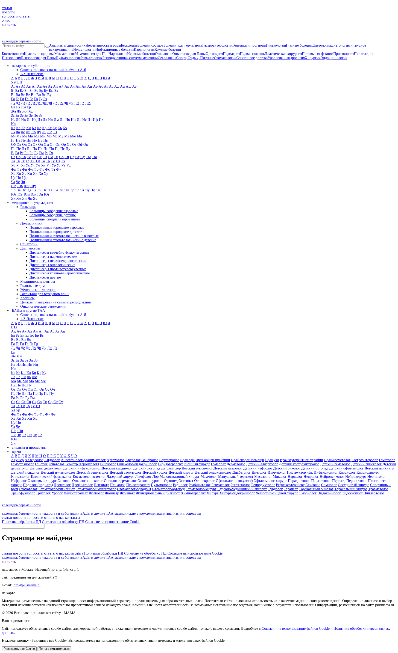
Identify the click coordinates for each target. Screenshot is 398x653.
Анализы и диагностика (68, 45)
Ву (49, 95)
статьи (7, 8)
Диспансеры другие (45, 277)
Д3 (18, 103)
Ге (17, 99)
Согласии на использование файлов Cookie (296, 628)
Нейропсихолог (332, 476)
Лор (155, 476)
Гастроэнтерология (217, 45)
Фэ (53, 414)
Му (60, 136)
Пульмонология (68, 58)
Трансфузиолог (23, 493)
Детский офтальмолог (346, 468)
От (74, 144)
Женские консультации (38, 290)
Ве (28, 95)
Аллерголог (34, 460)
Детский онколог (286, 468)
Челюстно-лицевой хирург (277, 493)
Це (13, 178)
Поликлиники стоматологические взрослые (64, 236)
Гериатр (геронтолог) (82, 464)
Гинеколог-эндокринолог (137, 464)
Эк (44, 190)
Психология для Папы (38, 58)
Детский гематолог (335, 464)
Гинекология (276, 45)
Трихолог (43, 493)
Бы (51, 90)
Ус (58, 165)
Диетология (321, 45)
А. (13, 86)
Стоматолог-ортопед (168, 489)
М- (13, 136)
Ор (63, 144)
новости (8, 12)
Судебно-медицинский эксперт (242, 489)
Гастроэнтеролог (364, 460)
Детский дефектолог (46, 468)
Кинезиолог (20, 476)
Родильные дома (33, 286)
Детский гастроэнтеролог (299, 464)
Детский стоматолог (126, 472)
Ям (18, 198)
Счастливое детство (252, 58)
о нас (6, 20)
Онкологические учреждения (43, 306)
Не (23, 140)
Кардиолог (347, 472)
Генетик (41, 464)
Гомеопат (218, 464)
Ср (72, 157)
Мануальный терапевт (235, 476)
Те (27, 161)
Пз (24, 149)
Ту (53, 161)
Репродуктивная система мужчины (130, 58)
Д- (13, 103)
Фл (30, 169)
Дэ (82, 103)
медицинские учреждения (134, 513)
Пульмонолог (161, 485)
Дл (55, 103)
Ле (23, 132)
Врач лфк (187, 460)
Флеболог (96, 493)
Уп (48, 165)
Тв (18, 161)
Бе (21, 90)
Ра (17, 153)
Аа (18, 86)
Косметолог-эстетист (89, 476)
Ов (19, 144)
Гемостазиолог (22, 464)
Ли (28, 132)
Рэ (46, 153)
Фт (53, 169)
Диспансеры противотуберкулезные (57, 269)
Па (13, 149)
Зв (17, 115)
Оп (58, 144)
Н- (13, 140)
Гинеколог (108, 464)
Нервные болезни (141, 54)
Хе (24, 173)
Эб (13, 190)
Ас (101, 86)
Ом (46, 144)
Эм (55, 190)
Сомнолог (329, 485)
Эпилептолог (373, 493)
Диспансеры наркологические (53, 256)
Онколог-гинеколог (87, 481)
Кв (18, 128)
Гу (40, 99)
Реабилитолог (200, 485)
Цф (24, 178)
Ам (78, 86)
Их (101, 120)
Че (18, 182)
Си (34, 157)
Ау (111, 86)
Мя (79, 136)
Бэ (56, 90)
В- (13, 95)
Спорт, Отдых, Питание (195, 58)
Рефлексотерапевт (290, 485)
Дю (88, 103)
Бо (36, 90)
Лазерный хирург (120, 476)
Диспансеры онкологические (52, 265)
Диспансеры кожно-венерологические (59, 273)
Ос (69, 144)
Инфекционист (326, 472)
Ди (49, 103)
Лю (49, 132)
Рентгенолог (240, 485)
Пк (34, 149)
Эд (29, 190)
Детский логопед (146, 468)
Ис (84, 120)
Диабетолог (241, 472)
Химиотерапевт (193, 493)
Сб (18, 157)
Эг (24, 190)
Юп (40, 194)
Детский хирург (181, 472)
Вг (23, 95)
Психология (11, 58)
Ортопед (171, 481)
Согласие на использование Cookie (112, 522)
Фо (36, 169)
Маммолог (209, 476)
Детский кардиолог (117, 468)
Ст (77, 157)
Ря (51, 153)
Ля (55, 132)
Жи (25, 111)
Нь (45, 140)
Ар (95, 86)
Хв (18, 173)
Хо (40, 173)
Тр (48, 161)
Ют (46, 194)
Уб (13, 165)
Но (34, 140)
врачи (160, 513)
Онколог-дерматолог (120, 481)
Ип (73, 120)
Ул (33, 165)
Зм (31, 115)
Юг (20, 194)
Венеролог (149, 460)
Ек (18, 107)
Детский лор (171, 468)
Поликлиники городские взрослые (56, 227)
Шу (33, 186)
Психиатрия (363, 54)
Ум (37, 165)
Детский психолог (25, 472)
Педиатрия (231, 54)
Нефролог (19, 481)
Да (23, 103)
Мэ (66, 136)
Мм (43, 136)
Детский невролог (228, 468)
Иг (29, 120)
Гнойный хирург (197, 464)
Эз (34, 190)
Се (29, 157)
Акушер (17, 460)
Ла (18, 132)
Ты (58, 161)
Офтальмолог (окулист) (234, 481)
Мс (55, 136)
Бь (42, 335)
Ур (54, 165)
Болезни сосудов (151, 45)
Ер (29, 107)
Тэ (63, 161)
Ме (24, 136)
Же (19, 111)
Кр (44, 128)
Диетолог (259, 472)
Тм (37, 161)
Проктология (343, 54)
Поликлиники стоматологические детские (62, 240)
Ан (84, 86)
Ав (28, 86)
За (13, 115)
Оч (52, 389)
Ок (35, 144)
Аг (34, 86)
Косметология (13, 54)
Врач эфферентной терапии (301, 460)
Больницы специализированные (54, 219)
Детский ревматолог (92, 472)
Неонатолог (376, 476)
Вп (44, 95)
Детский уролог (155, 472)
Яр (30, 198)
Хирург (213, 493)
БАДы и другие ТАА (97, 513)
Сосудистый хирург (353, 485)
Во (38, 95)
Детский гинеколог (366, 464)
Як (13, 198)
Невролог (311, 476)
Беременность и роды (104, 45)
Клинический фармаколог (51, 476)
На (18, 140)
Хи (29, 173)
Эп (66, 190)
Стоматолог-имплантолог (96, 489)
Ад (39, 86)
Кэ (65, 128)
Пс (62, 149)
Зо (36, 115)
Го (31, 99)
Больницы (28, 207)
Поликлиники (31, 223)
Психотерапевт (138, 485)
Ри (26, 153)
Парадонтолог (299, 481)
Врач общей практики (213, 460)
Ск (39, 157)
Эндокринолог (329, 493)
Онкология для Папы (189, 54)
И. (13, 120)
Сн (56, 157)
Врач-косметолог (337, 460)
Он (52, 144)
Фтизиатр (127, 493)
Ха (13, 173)
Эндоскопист (352, 493)
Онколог (64, 481)
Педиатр (338, 481)
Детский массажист (197, 468)
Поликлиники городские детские (55, 232)
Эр (72, 190)
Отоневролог (204, 481)
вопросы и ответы (16, 16)
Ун (43, 165)
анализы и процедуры (183, 513)
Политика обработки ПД (21, 522)
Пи (29, 149)
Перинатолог (356, 481)
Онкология (163, 54)
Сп (66, 157)
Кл (34, 128)
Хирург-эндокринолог (237, 493)
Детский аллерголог (262, 464)
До (60, 103)
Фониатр (112, 493)
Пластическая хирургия (283, 54)
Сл (45, 157)
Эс (77, 190)
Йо (13, 124)
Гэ (45, 99)
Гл (27, 99)
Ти (32, 161)
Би (26, 90)
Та (13, 161)
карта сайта (74, 553)
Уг (18, 165)
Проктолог (62, 485)
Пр (57, 149)
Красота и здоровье (39, 54)
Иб (18, 120)
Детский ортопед (314, 468)
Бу (46, 90)
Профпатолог (82, 485)
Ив (23, 120)
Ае (45, 86)
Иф (95, 120)
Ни (28, 140)
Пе (18, 149)
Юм (27, 194)
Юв (14, 194)
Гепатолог (56, 464)
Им (56, 120)
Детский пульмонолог (58, 472)
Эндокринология (333, 58)
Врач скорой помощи (247, 460)
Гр (36, 99)
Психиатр (101, 485)
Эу (87, 190)
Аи (55, 86)
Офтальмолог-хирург (270, 481)
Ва (18, 95)
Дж (44, 103)
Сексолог (312, 485)
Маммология (64, 54)
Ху (46, 173)
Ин (62, 120)
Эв (18, 190)
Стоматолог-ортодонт (134, 489)
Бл (31, 90)
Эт (82, 190)
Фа (13, 169)
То (43, 161)
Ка (13, 128)
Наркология (117, 54)
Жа (13, 111)
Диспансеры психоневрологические (57, 261)
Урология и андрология (286, 58)
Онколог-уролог (150, 481)
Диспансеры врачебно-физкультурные (59, 252)
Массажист (263, 476)
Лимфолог (143, 476)
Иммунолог (277, 472)
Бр (41, 90)
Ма (18, 136)
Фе (19, 169)
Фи (24, 169)
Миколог (280, 476)
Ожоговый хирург (42, 481)
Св (23, 157)
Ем (23, 107)
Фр (41, 169)
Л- (13, 132)
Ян (24, 198)
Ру (36, 153)
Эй (39, 190)
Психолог (117, 485)
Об (13, 144)
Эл (50, 190)
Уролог (57, 493)
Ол (40, 144)
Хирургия (312, 58)
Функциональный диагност (158, 493)
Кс (49, 128)
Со (61, 157)
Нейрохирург (355, 476)
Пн (46, 149)
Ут (63, 165)
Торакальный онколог (316, 489)
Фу (58, 169)
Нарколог (295, 476)
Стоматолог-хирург (201, 489)
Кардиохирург (368, 472)
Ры (41, 153)
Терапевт (291, 489)
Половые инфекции (317, 54)
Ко (39, 128)
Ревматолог (220, 485)
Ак (66, 86)
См (50, 157)
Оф (79, 144)
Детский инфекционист (82, 468)
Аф (116, 86)
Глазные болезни (299, 45)
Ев (13, 107)
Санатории (29, 244)
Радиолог (180, 485)
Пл (40, 149)
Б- (12, 90)
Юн (33, 194)
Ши (26, 186)
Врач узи (272, 460)
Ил (50, 120)
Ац (122, 86)
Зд (22, 360)
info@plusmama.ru (27, 585)
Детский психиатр (379, 468)
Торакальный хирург (350, 489)
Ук (28, 165)
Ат (106, 86)
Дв (28, 103)
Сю (94, 157)
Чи (23, 182)
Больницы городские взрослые (53, 211)
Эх (98, 190)
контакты (9, 25)
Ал (72, 86)
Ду (71, 103)
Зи (26, 115)
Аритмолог (115, 460)
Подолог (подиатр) (38, 485)
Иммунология (84, 49)
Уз (23, 165)
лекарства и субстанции (60, 513)
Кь (60, 128)
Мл (36, 136)
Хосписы (27, 298)
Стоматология (225, 58)
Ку (55, 128)
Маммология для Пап (91, 54)
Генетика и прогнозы (249, 45)
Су (82, 157)
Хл (35, 173)
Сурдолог (275, 489)
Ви (33, 95)
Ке (23, 128)
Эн (61, 190)
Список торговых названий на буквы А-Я (53, 70)
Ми (30, 136)
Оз (30, 144)
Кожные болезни (168, 49)
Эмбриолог (308, 493)
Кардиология (144, 49)
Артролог (132, 460)
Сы (88, 157)
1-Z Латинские (32, 74)
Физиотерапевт (76, 493)
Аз (50, 86)
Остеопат (186, 481)
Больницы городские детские (52, 215)
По (51, 149)
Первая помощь (252, 54)
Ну (40, 140)
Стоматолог (28, 489)
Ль (44, 132)
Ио (67, 120)
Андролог (52, 460)
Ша (13, 186)
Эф (93, 190)
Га (13, 99)
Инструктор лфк (300, 472)
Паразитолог (321, 481)
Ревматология (91, 58)
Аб (23, 86)
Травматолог (378, 489)
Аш (128, 86)
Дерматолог (236, 464)
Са (13, 157)
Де (38, 103)
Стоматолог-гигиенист (56, 489)
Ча (13, 182)
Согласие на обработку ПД (63, 522)
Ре (21, 153)
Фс (47, 169)
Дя (55, 348)
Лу (39, 132)
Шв (20, 186)
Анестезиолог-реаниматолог (83, 460)
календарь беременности (21, 41)
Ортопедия (214, 54)
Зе (21, 115)
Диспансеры (30, 248)
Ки (28, 128)
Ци (18, 178)
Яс (35, 198)
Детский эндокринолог (213, 472)
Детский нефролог (257, 468)
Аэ (134, 86)
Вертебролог (169, 460)
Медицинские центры (37, 281)
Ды (76, 103)
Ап (89, 86)
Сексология (167, 58)
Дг (33, 103)
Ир (79, 120)
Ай (61, 86)
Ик (45, 120)
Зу (41, 115)
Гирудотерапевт (170, 464)
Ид (34, 120)
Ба (17, 90)
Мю (73, 136)
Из (40, 120)
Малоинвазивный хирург (180, 476)
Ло (33, 132)
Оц (85, 144)
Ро (31, 153)
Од (24, 144)
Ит (90, 120)
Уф (68, 165)
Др (66, 103)
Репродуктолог (263, 485)
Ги (22, 99)
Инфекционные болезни (114, 49)
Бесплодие (129, 45)
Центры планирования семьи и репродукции (55, 302)
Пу (68, 149)
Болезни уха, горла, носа (183, 45)
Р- (12, 153)
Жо (31, 111)
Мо (49, 136)
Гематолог (387, 460)
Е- (13, 352)
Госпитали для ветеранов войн (44, 294)
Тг (23, 161)
